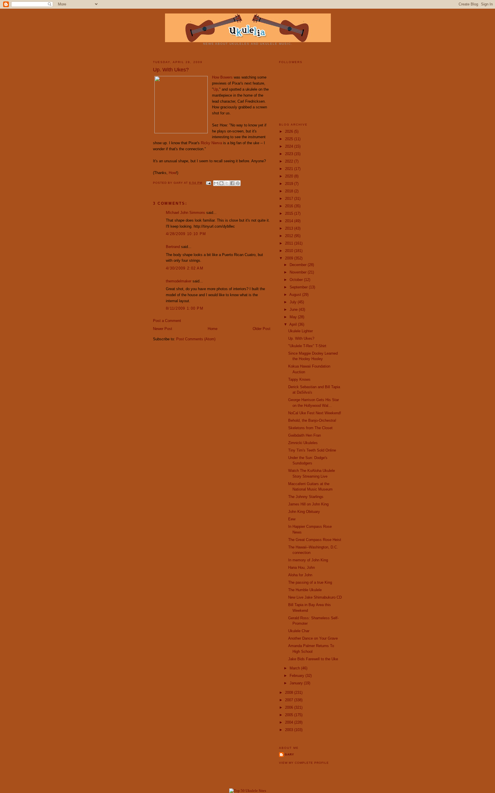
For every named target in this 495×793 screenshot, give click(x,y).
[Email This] (216, 183)
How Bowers (222, 77)
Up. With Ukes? (301, 338)
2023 (289, 154)
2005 (289, 715)
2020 (289, 176)
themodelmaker (178, 281)
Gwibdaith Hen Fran (304, 435)
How (172, 173)
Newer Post (162, 329)
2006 (289, 707)
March (295, 668)
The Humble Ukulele (305, 590)
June (294, 309)
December (299, 265)
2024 (289, 146)
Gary (179, 182)
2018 (289, 191)
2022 (289, 161)
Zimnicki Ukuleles (303, 443)
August (295, 294)
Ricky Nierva (211, 143)
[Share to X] (227, 183)
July (294, 302)
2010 (289, 251)
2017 (289, 198)
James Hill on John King (308, 504)
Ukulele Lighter (300, 331)
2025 (289, 139)
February (297, 675)
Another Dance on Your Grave (313, 638)
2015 (289, 213)
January (297, 683)
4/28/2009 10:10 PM (186, 234)
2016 (289, 206)
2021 (289, 169)
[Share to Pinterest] (238, 183)
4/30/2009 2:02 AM (184, 268)
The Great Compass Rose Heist (314, 540)
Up (215, 89)
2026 (289, 131)
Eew (291, 519)
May (294, 317)
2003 (289, 730)
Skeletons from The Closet (310, 428)
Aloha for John (300, 575)
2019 (289, 183)
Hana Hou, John (301, 567)
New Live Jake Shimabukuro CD (315, 597)
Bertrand (173, 247)
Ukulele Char (298, 631)
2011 (289, 243)
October (297, 280)
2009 (289, 258)
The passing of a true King (310, 582)
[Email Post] (208, 182)
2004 (289, 722)
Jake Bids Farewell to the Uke (313, 659)
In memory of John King (308, 560)
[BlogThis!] (221, 183)
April (293, 324)
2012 (289, 236)
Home (212, 329)
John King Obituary (304, 511)
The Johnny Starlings (305, 497)
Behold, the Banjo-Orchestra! (312, 420)
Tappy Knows (299, 379)
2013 (289, 228)
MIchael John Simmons (185, 212)
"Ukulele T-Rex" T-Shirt (307, 346)
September (299, 287)
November (299, 272)
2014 (289, 221)
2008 (289, 692)
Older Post (261, 329)
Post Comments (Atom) (195, 339)
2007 (289, 700)
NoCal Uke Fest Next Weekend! (314, 413)
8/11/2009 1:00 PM (184, 308)
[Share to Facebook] (232, 183)
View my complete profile (304, 762)
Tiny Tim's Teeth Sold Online (312, 450)
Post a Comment (167, 321)
